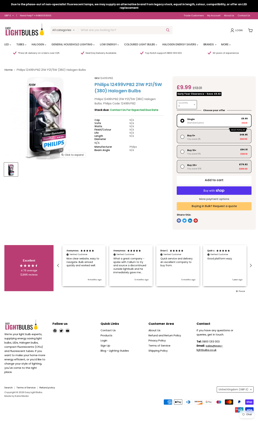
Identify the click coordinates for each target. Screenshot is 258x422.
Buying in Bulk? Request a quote (214, 206)
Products (106, 335)
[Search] (168, 30)
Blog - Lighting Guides (115, 350)
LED (7, 44)
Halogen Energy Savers (179, 44)
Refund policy (47, 387)
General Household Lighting (72, 44)
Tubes (20, 44)
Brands (208, 44)
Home (8, 69)
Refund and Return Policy (164, 335)
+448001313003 (42, 15)
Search (8, 387)
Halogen (38, 44)
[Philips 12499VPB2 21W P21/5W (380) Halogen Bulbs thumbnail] (11, 169)
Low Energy (108, 44)
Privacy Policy (157, 340)
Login (239, 30)
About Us (229, 15)
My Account (213, 15)
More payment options (214, 198)
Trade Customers (194, 15)
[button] (58, 265)
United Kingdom (233, 389)
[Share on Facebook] (179, 220)
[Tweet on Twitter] (184, 220)
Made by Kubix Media (16, 396)
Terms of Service (159, 345)
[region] (154, 266)
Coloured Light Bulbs (140, 44)
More (225, 44)
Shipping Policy (158, 350)
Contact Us (244, 15)
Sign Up (105, 345)
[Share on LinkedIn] (190, 220)
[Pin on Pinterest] (196, 220)
